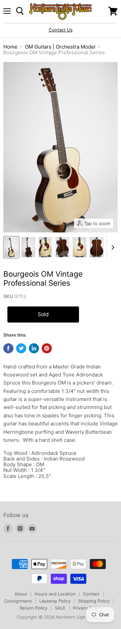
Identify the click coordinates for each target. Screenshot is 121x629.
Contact (91, 594)
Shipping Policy (94, 601)
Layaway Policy (55, 601)
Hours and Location (55, 594)
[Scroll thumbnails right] (111, 247)
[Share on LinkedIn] (34, 348)
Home (10, 47)
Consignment (18, 601)
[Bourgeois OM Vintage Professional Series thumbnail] (11, 247)
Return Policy (33, 608)
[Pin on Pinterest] (47, 348)
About (20, 594)
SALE (60, 608)
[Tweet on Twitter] (21, 348)
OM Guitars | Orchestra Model (60, 47)
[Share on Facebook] (8, 348)
